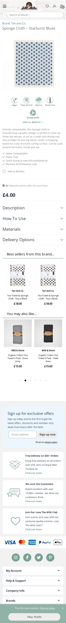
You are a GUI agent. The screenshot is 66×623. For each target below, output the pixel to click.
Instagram (15, 557)
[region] (33, 613)
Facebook (27, 557)
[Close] (62, 607)
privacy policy (51, 442)
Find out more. (47, 608)
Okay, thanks (34, 616)
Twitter (38, 557)
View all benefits (32, 122)
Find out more (33, 473)
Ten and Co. (18, 23)
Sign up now (47, 434)
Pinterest (50, 557)
